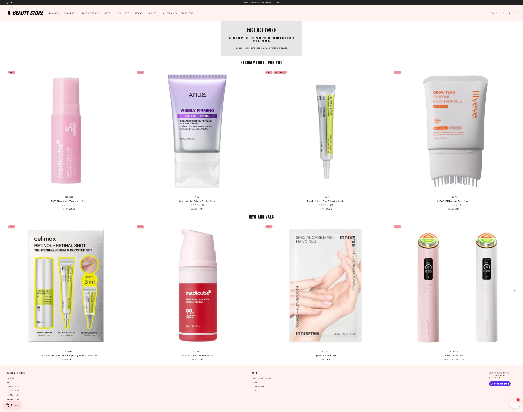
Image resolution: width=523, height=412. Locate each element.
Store (254, 382)
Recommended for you (262, 62)
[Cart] (514, 13)
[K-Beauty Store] (25, 13)
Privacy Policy (13, 395)
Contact (10, 378)
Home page (255, 48)
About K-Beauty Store (261, 378)
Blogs (254, 391)
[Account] (509, 13)
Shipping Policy (13, 386)
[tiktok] (11, 2)
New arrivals (261, 217)
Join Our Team (258, 386)
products (283, 48)
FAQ (8, 382)
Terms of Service (14, 399)
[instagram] (7, 2)
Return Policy (13, 391)
